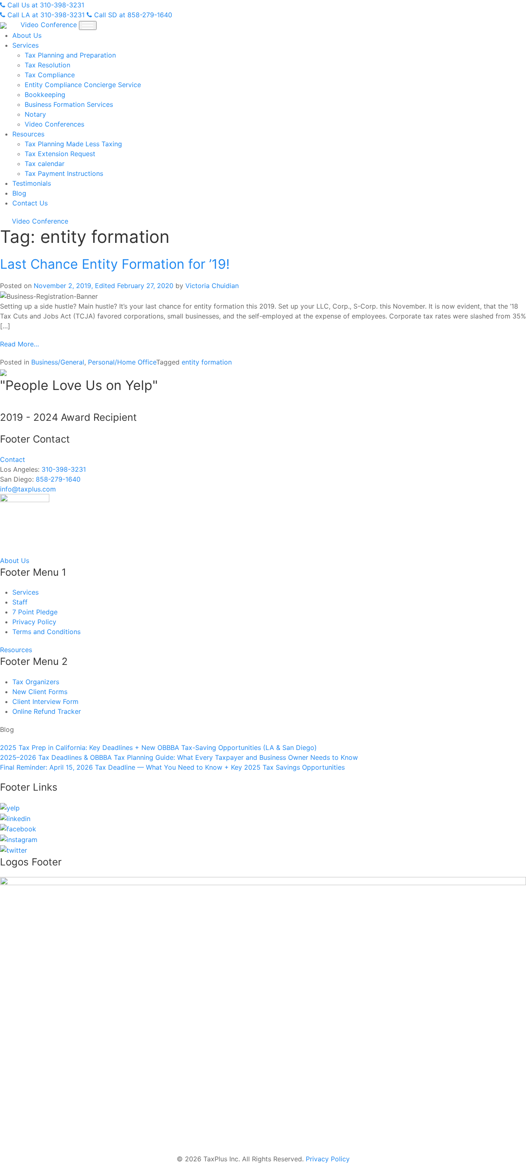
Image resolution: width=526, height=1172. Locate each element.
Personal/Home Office (122, 362)
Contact (12, 459)
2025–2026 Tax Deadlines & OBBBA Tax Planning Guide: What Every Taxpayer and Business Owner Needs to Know (179, 757)
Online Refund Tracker (46, 711)
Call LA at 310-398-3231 (45, 15)
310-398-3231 (64, 469)
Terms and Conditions (46, 632)
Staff (20, 602)
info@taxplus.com (28, 489)
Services (25, 45)
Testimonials (31, 183)
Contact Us (30, 203)
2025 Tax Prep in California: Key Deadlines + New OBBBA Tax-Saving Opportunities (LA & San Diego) (158, 747)
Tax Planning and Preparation (70, 55)
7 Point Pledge (35, 612)
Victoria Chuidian (212, 285)
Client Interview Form (45, 701)
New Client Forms (39, 692)
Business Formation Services (69, 104)
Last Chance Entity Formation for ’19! (115, 264)
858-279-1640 (58, 479)
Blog (19, 193)
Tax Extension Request (60, 154)
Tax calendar (45, 163)
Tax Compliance (50, 75)
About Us (27, 35)
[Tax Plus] (4, 25)
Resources (28, 134)
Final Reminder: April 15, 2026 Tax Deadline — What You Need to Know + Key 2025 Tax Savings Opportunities (172, 767)
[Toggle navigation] (88, 25)
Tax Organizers (35, 682)
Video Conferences (54, 124)
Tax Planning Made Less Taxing (73, 144)
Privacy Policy (34, 622)
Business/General (57, 362)
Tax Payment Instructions (64, 173)
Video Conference (48, 25)
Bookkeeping (45, 94)
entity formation (207, 362)
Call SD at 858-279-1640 (132, 15)
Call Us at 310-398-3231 (44, 5)
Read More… (19, 344)
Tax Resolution (47, 65)
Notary (35, 114)
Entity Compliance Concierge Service (83, 85)
